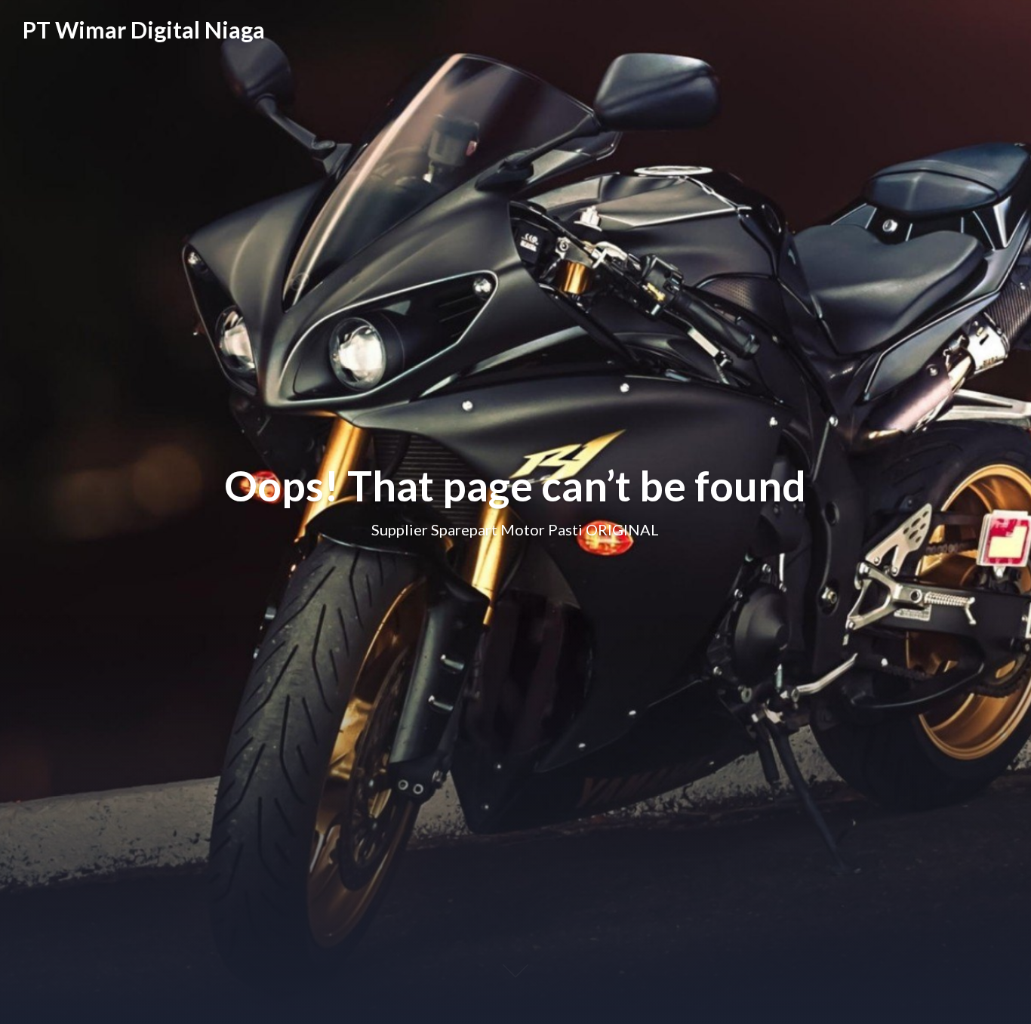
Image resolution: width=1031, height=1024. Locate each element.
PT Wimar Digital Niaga (144, 29)
